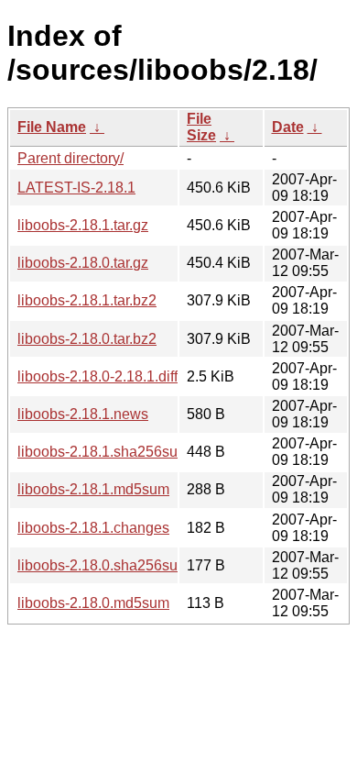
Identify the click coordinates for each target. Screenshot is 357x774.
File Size (201, 127)
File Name (51, 127)
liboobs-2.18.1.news (82, 414)
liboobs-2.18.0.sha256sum (103, 565)
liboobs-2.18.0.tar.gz (82, 263)
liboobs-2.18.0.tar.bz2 (87, 339)
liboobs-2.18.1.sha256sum (103, 451)
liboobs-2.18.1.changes (93, 528)
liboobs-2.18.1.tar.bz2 (87, 300)
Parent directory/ (70, 158)
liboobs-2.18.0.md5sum (93, 603)
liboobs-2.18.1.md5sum (93, 489)
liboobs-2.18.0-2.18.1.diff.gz (107, 376)
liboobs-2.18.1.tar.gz (82, 225)
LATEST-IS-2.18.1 (76, 187)
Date (288, 127)
